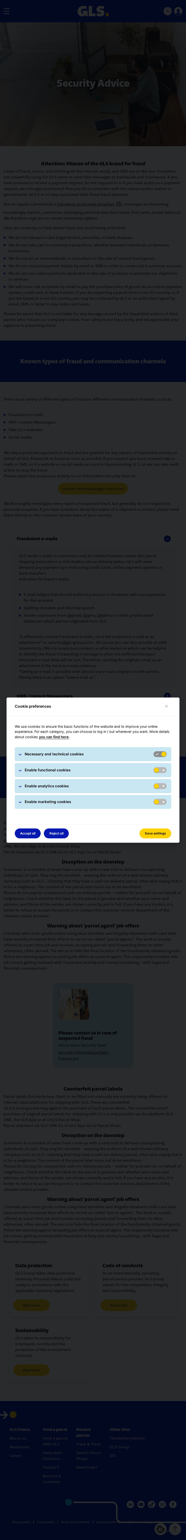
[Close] (166, 706)
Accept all (27, 833)
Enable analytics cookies (47, 786)
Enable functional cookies (47, 770)
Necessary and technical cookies (54, 754)
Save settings (155, 833)
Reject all (56, 833)
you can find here (54, 737)
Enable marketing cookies (48, 801)
